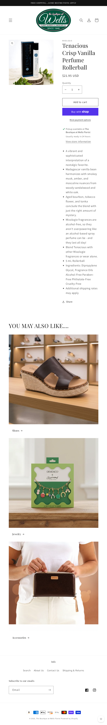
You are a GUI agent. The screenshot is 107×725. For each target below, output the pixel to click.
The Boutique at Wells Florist (48, 718)
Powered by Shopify (69, 718)
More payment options (80, 119)
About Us (39, 670)
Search (27, 670)
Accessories (19, 637)
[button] (10, 20)
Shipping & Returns (73, 670)
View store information (78, 141)
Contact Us (53, 670)
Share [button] (69, 301)
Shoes (15, 430)
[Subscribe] (49, 690)
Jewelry (16, 534)
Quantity (66, 82)
